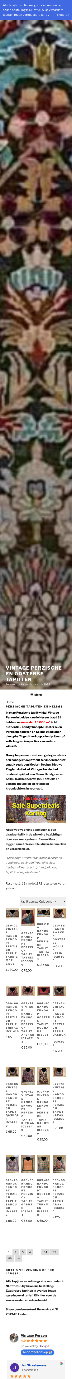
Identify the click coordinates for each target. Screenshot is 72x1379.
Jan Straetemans (33, 1365)
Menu (38, 694)
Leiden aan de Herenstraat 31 (40, 717)
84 (45, 1252)
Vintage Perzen (34, 1335)
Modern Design (40, 764)
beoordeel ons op (35, 1352)
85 (54, 1252)
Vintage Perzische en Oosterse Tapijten (34, 673)
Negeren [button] (63, 14)
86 (10, 1258)
